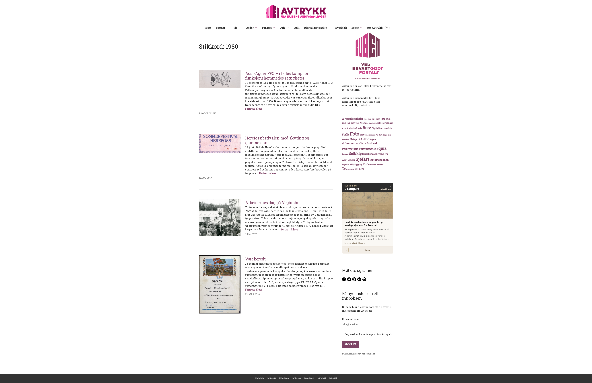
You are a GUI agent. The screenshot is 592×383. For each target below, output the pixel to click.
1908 (365, 119)
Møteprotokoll (358, 139)
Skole (366, 164)
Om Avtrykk (375, 27)
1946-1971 (321, 378)
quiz (382, 148)
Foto (354, 134)
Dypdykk (341, 27)
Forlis (345, 134)
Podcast (267, 27)
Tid (235, 27)
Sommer (373, 165)
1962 (357, 123)
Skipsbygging (356, 164)
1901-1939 (296, 378)
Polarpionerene (368, 148)
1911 (373, 119)
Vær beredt (255, 259)
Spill (297, 27)
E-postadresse (350, 319)
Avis (360, 128)
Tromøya (359, 169)
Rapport (345, 154)
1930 (378, 119)
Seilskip (355, 153)
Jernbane (371, 135)
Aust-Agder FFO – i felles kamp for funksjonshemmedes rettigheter (276, 76)
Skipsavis (345, 165)
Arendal (364, 123)
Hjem (208, 27)
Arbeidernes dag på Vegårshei (272, 202)
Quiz (282, 27)
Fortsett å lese (253, 108)
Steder (250, 27)
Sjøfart (362, 159)
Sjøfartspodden (379, 159)
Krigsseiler (387, 135)
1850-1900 (284, 378)
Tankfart (380, 165)
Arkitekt (372, 123)
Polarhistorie (350, 148)
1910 (369, 119)
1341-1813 (259, 378)
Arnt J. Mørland (349, 128)
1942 (388, 119)
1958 (353, 123)
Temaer (220, 27)
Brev (367, 127)
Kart (380, 135)
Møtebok (345, 139)
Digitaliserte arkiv (315, 27)
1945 (344, 123)
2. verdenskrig (352, 119)
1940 (383, 118)
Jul (376, 134)
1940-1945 (309, 378)
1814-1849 (271, 378)
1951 (349, 123)
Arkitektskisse (384, 122)
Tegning (348, 168)
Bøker (355, 27)
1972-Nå (333, 378)
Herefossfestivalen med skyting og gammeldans (277, 140)
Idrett (363, 134)
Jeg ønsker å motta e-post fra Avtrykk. (368, 334)
